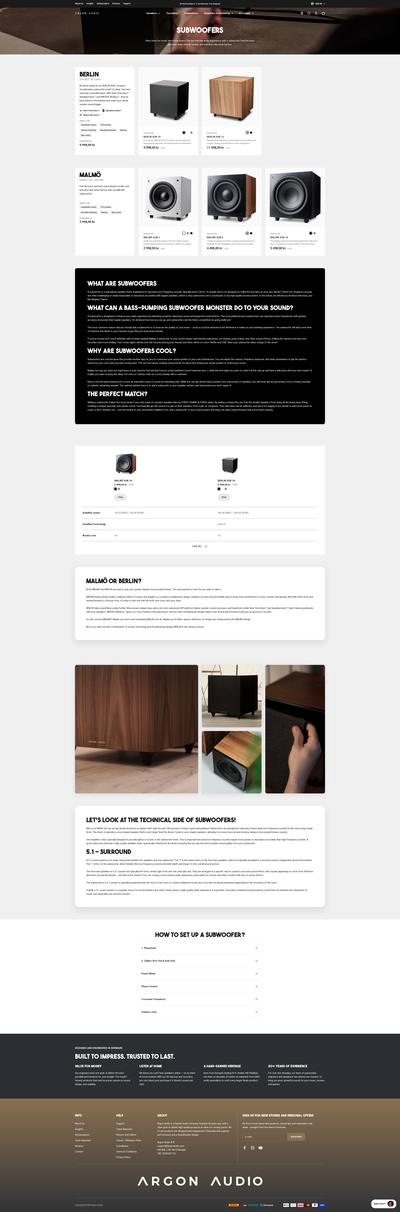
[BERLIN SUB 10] (229, 464)
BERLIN (89, 75)
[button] (136, 729)
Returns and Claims (126, 1134)
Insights (90, 3)
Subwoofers (191, 13)
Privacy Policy (123, 1157)
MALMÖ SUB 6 (151, 237)
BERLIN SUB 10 (151, 136)
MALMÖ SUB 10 (279, 237)
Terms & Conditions (126, 1151)
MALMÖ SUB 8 (215, 237)
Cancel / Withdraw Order (128, 1140)
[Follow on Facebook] (244, 1148)
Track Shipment (83, 1140)
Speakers (151, 13)
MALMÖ (90, 175)
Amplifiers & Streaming (217, 13)
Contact (79, 1151)
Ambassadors (103, 3)
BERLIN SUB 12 (215, 136)
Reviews (116, 3)
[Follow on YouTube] (260, 1148)
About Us (79, 3)
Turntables (172, 13)
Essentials (244, 13)
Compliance (122, 1146)
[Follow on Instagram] (252, 1148)
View (120, 497)
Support (126, 3)
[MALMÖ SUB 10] (126, 464)
